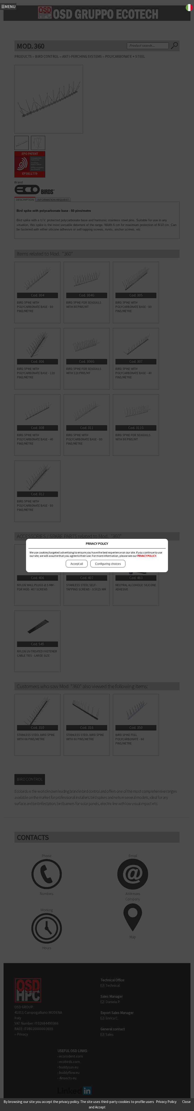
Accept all (77, 564)
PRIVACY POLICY (146, 556)
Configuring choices (108, 564)
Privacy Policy (166, 1101)
